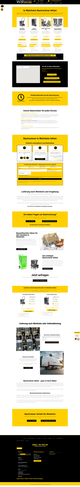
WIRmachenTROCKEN (20, 440)
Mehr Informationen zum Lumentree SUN (24, 474)
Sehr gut (77, 335)
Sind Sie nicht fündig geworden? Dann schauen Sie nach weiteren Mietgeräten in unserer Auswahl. (40, 57)
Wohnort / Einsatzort (42, 166)
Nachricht (19, 168)
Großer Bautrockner (52, 294)
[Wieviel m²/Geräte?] (30, 303)
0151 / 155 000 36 (40, 0)
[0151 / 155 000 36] (34, 1)
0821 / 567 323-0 (20, 463)
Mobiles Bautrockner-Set (45, 29)
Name (19, 166)
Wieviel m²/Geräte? (33, 303)
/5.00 (77, 336)
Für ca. (32, 299)
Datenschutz (50, 438)
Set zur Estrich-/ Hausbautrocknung (58, 29)
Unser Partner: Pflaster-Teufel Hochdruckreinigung (30, 478)
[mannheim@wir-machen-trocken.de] (49, 1)
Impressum (44, 438)
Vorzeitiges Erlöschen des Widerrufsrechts (23, 175)
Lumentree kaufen (20, 471)
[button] (18, 301)
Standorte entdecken (52, 453)
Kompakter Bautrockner (22, 29)
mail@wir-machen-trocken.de (22, 470)
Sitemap (24, 438)
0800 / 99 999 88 (40, 445)
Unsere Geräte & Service (31, 438)
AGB (54, 438)
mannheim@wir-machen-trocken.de (56, 0)
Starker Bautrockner (34, 29)
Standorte (38, 438)
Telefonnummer (53, 166)
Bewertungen (77, 332)
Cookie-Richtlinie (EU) (59, 438)
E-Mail (30, 166)
